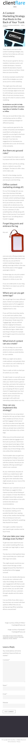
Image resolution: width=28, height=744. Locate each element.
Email (5, 694)
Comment (6, 660)
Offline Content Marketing (16, 635)
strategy (15, 638)
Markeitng (5, 638)
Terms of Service (12, 741)
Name (5, 685)
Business (11, 637)
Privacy (18, 741)
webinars (9, 361)
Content (16, 637)
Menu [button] (15, 6)
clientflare (14, 2)
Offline (10, 638)
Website (5, 702)
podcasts (18, 361)
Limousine (21, 637)
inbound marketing (8, 56)
